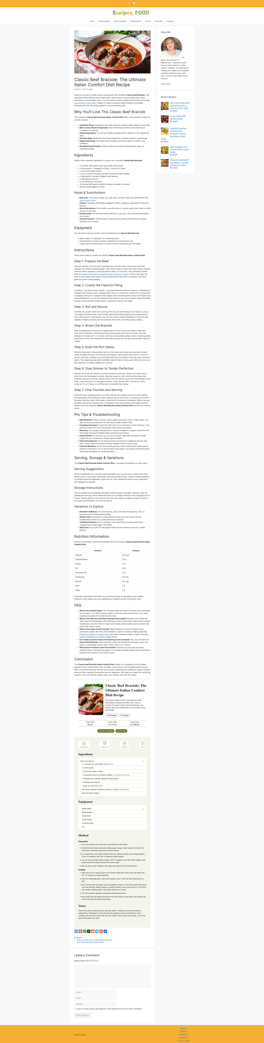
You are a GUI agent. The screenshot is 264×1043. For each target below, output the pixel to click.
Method (124, 747)
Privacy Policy (183, 1037)
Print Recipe (111, 715)
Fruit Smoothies (104, 21)
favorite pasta (126, 474)
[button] (143, 761)
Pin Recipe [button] (125, 715)
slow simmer (108, 436)
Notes (143, 747)
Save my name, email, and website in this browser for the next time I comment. (109, 1009)
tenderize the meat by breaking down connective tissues (104, 274)
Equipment (104, 747)
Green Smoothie (120, 21)
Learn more (165, 84)
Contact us (170, 21)
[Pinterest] (134, 3)
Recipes (148, 21)
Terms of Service (183, 1041)
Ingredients (84, 747)
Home (92, 21)
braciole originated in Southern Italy (94, 634)
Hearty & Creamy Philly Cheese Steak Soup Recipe (94, 940)
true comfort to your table (85, 103)
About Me (158, 21)
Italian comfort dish (87, 200)
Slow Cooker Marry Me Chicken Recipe (90, 942)
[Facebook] (129, 3)
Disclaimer (183, 1034)
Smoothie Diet (135, 21)
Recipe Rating (80, 961)
